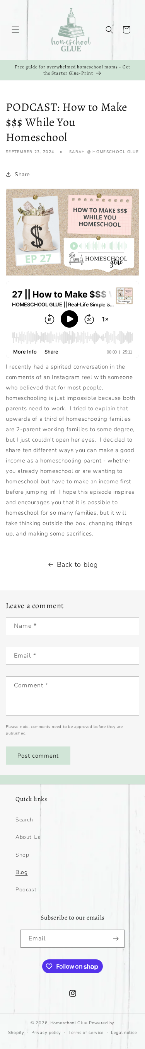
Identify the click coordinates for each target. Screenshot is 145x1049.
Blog (21, 872)
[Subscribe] (115, 939)
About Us (28, 837)
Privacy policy (46, 1032)
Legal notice (124, 1032)
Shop (22, 855)
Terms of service (86, 1032)
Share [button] (22, 174)
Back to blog (77, 564)
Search (24, 819)
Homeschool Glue (69, 1023)
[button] (15, 29)
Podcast (25, 889)
